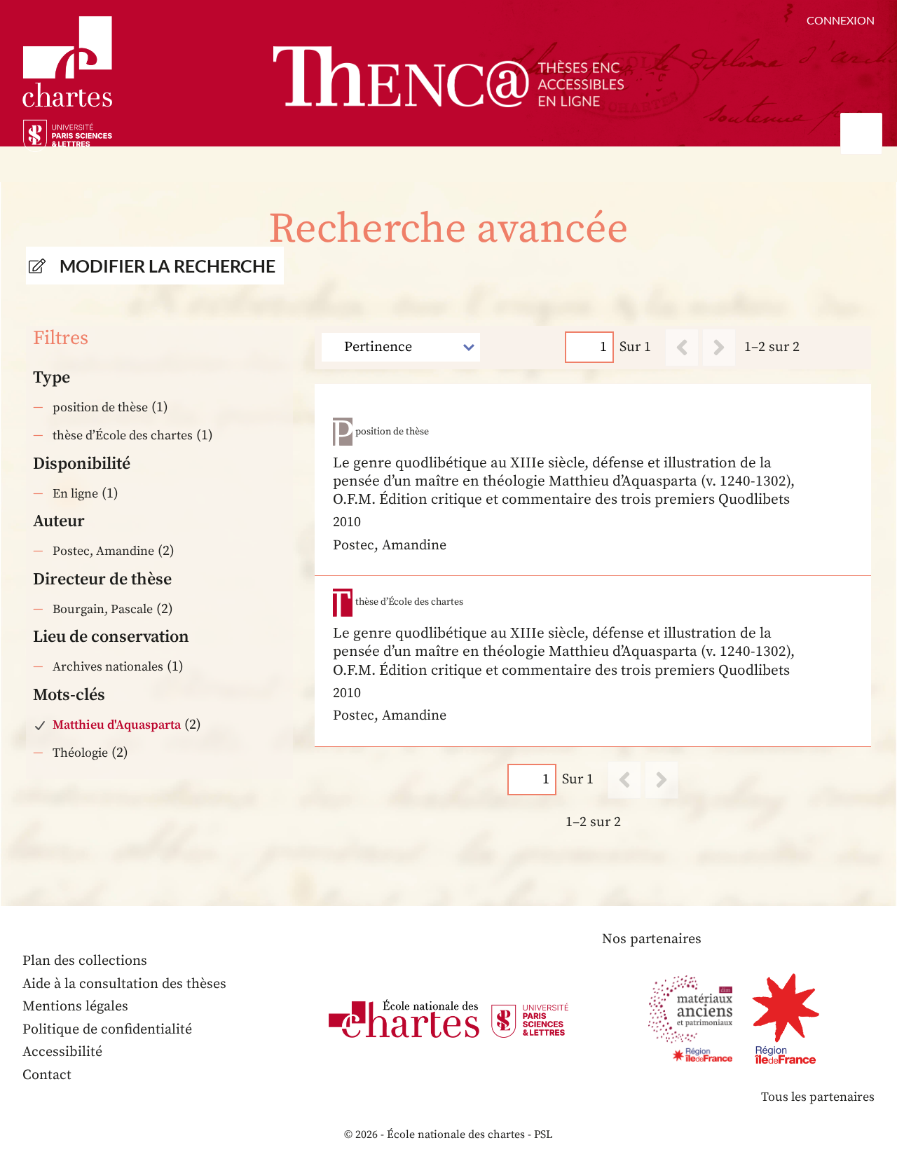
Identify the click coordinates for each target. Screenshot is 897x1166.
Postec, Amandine (103, 551)
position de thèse (100, 407)
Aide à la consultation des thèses (124, 984)
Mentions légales (75, 1006)
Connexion (841, 20)
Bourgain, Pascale (103, 609)
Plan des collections (84, 961)
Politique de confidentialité (107, 1029)
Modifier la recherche (167, 265)
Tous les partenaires (818, 1097)
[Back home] (448, 76)
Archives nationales (108, 667)
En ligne (75, 494)
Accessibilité (62, 1052)
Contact (46, 1075)
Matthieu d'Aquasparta (117, 725)
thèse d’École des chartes (123, 435)
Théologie (80, 753)
